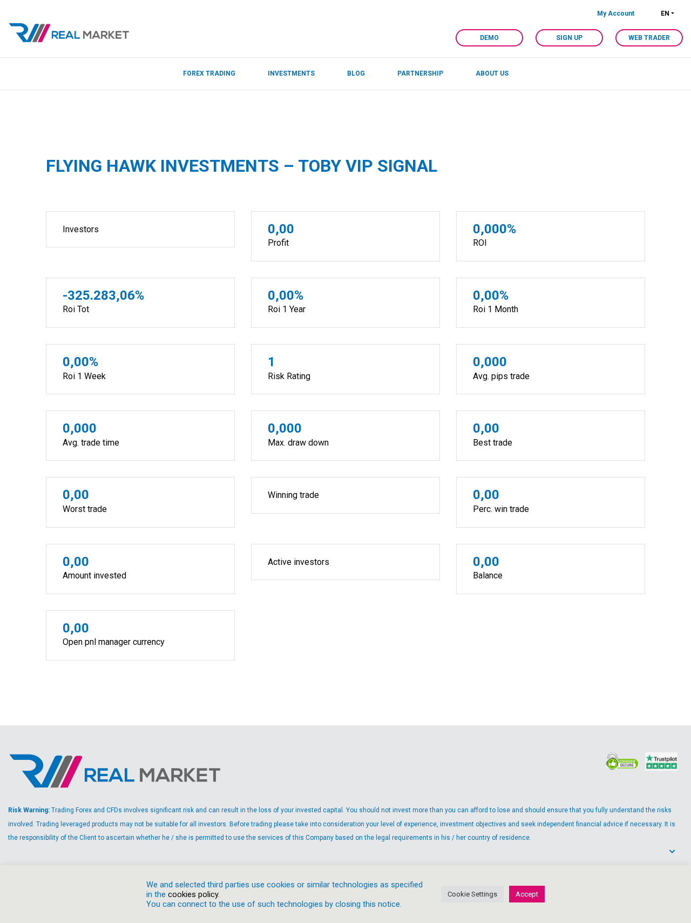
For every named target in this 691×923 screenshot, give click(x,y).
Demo (489, 38)
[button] (676, 851)
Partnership (420, 73)
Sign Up (569, 38)
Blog (356, 73)
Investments (291, 73)
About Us (492, 73)
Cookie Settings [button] (472, 894)
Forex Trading (209, 73)
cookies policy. (194, 894)
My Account (615, 13)
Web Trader (649, 38)
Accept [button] (527, 894)
